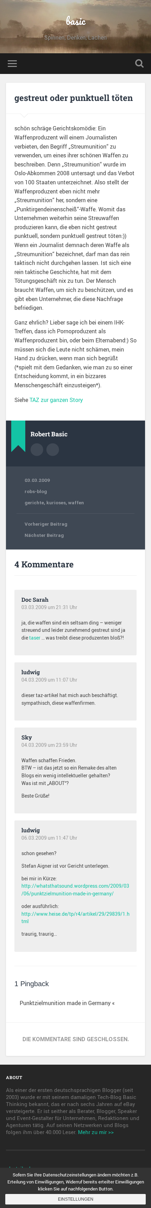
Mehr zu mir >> (96, 1131)
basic (75, 20)
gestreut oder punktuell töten (73, 97)
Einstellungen (75, 1199)
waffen (76, 502)
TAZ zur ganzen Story (56, 400)
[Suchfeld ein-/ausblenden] (139, 63)
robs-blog (36, 491)
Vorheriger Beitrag (46, 524)
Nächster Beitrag (44, 535)
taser (34, 637)
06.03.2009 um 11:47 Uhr (49, 838)
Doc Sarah (34, 599)
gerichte (34, 502)
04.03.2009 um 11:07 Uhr (49, 680)
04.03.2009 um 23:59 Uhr (49, 745)
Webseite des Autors (52, 449)
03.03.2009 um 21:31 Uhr (49, 607)
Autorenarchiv (37, 449)
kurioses (56, 502)
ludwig (30, 672)
